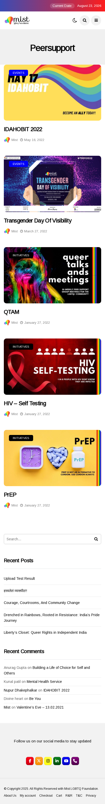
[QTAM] (52, 275)
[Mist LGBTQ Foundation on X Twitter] (39, 761)
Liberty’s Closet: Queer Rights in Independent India (45, 632)
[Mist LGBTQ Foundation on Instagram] (48, 761)
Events (18, 72)
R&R (68, 795)
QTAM (11, 312)
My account (28, 795)
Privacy (91, 795)
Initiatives (21, 255)
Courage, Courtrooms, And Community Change (42, 603)
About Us (10, 795)
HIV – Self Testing (25, 403)
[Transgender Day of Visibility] (52, 184)
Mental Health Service (44, 682)
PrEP (10, 494)
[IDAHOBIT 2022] (52, 93)
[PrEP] (52, 458)
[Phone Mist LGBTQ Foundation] (75, 761)
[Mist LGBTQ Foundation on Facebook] (30, 761)
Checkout (45, 795)
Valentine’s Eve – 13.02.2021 (40, 707)
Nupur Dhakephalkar (20, 690)
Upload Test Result (19, 578)
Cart (59, 795)
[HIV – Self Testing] (52, 366)
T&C (79, 795)
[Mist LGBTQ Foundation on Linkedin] (57, 761)
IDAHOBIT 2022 (23, 129)
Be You (35, 699)
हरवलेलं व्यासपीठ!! (15, 591)
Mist (14, 140)
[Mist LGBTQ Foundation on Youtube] (66, 761)
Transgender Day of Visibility (37, 220)
